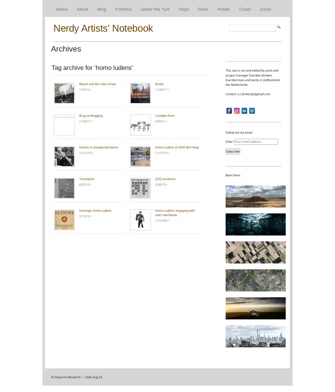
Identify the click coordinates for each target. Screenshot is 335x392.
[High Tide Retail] (256, 233)
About (83, 9)
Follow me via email (239, 133)
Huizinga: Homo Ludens (95, 211)
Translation (86, 179)
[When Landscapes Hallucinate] (256, 261)
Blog (101, 9)
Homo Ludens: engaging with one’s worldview (175, 213)
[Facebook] (229, 111)
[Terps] (256, 205)
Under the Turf (155, 9)
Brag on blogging (91, 116)
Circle (265, 9)
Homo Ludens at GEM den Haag (177, 147)
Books (159, 84)
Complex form (165, 116)
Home (62, 9)
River (203, 9)
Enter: (230, 142)
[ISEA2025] (256, 289)
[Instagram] (237, 111)
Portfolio (123, 9)
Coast (245, 9)
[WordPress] (252, 111)
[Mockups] (256, 317)
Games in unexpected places (98, 147)
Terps (183, 9)
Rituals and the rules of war (97, 84)
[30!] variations (165, 179)
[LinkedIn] (244, 111)
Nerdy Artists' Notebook (103, 28)
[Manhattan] (256, 345)
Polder (223, 9)
